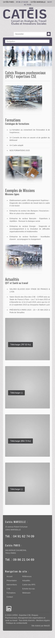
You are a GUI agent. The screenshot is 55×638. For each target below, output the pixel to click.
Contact (10, 597)
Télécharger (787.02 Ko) (20, 344)
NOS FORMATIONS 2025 (20, 150)
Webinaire (26, 593)
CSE (8, 589)
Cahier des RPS (28, 585)
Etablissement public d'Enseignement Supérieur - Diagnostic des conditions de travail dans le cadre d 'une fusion (30, 203)
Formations (11, 593)
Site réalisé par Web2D (40, 626)
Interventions (12, 585)
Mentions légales (43, 620)
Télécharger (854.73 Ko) (20, 441)
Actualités (26, 581)
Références (27, 576)
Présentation (12, 581)
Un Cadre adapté (16, 145)
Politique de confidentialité (16, 623)
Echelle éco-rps (28, 589)
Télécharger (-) (16, 393)
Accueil (9, 576)
